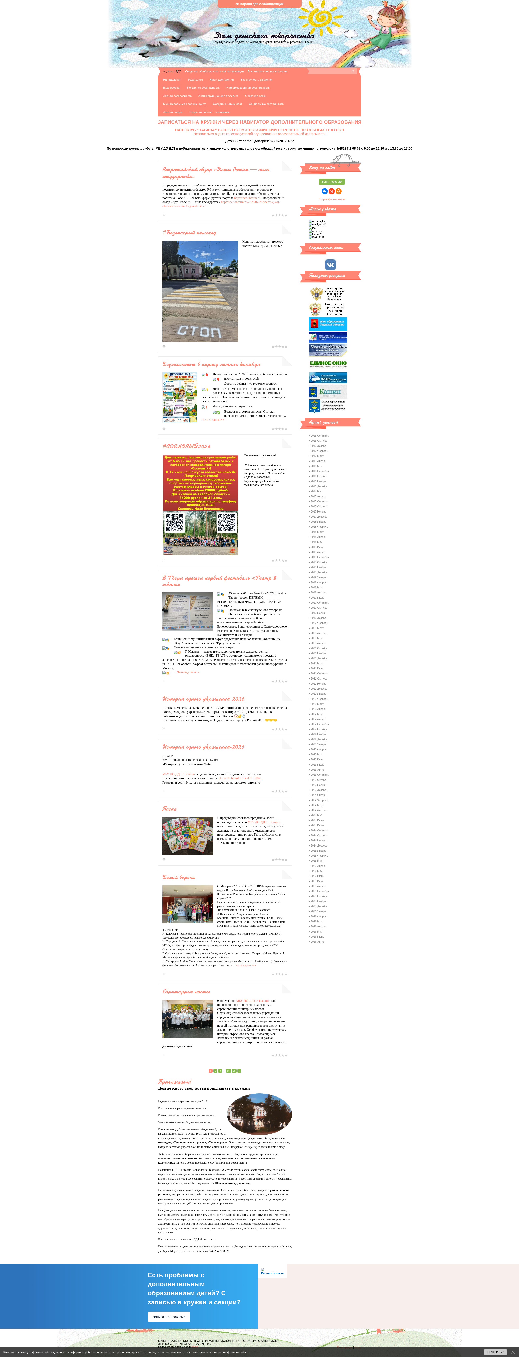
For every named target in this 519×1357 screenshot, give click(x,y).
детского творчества (264, 35)
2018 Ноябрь (318, 567)
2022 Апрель (318, 708)
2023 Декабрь (319, 789)
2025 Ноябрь (318, 901)
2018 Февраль (319, 526)
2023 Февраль (319, 749)
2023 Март (317, 754)
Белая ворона (178, 877)
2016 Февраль (319, 450)
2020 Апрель (318, 633)
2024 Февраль (319, 800)
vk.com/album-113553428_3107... (241, 778)
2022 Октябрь (319, 729)
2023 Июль (317, 764)
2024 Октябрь (319, 835)
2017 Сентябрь (320, 501)
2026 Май (316, 931)
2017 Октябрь (319, 506)
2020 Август (318, 643)
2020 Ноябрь (318, 653)
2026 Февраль (319, 916)
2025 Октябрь (319, 896)
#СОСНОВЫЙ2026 (186, 446)
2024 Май (316, 815)
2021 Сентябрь (320, 673)
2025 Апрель (318, 865)
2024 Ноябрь (318, 840)
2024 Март (317, 805)
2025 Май (316, 870)
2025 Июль (317, 881)
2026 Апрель (318, 926)
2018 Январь (318, 521)
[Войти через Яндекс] (332, 191)
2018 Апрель (318, 536)
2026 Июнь (317, 936)
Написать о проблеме (169, 1317)
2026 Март (317, 921)
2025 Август (318, 886)
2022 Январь (318, 693)
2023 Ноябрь (318, 784)
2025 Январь (318, 850)
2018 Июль (317, 547)
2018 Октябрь (319, 562)
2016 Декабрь (319, 486)
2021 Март (317, 663)
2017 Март (317, 491)
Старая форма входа (332, 199)
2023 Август (318, 769)
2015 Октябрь (319, 440)
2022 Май (316, 714)
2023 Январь (318, 744)
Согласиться (495, 1352)
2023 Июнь (317, 759)
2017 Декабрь (319, 516)
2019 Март (317, 587)
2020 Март (317, 628)
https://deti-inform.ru (247, 198)
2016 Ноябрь (318, 481)
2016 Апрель (318, 461)
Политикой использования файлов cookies (219, 1352)
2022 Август (318, 719)
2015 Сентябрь (320, 435)
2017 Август (318, 496)
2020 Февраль (319, 622)
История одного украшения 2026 (203, 698)
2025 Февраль (319, 855)
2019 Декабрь (319, 617)
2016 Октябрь (319, 476)
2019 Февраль (319, 582)
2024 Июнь (317, 820)
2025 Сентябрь (320, 891)
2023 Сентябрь (320, 774)
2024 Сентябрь (320, 830)
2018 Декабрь (319, 572)
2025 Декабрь (319, 906)
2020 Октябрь (319, 648)
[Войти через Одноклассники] (339, 191)
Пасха (169, 808)
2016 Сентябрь (320, 471)
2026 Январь (318, 911)
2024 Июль (317, 825)
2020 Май (316, 638)
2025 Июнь (317, 875)
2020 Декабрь (319, 658)
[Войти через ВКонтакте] (325, 191)
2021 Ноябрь (318, 683)
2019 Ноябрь (318, 612)
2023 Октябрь (319, 779)
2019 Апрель (318, 592)
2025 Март (317, 860)
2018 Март (317, 531)
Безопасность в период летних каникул (211, 364)
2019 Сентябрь (320, 602)
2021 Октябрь (319, 678)
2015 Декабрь (319, 445)
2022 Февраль (319, 698)
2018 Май (316, 541)
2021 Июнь (317, 668)
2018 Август (318, 552)
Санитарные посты (186, 991)
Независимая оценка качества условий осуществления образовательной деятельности (259, 134)
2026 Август (318, 941)
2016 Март (317, 455)
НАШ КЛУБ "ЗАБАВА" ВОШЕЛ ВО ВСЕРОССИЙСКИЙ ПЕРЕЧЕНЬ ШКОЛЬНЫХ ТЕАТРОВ (259, 130)
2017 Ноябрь (318, 511)
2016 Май (316, 466)
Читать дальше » (213, 419)
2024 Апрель (318, 810)
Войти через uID (332, 181)
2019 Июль (317, 597)
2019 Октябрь (319, 607)
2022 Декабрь (319, 739)
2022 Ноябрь (318, 734)
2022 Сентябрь (320, 724)
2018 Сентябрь (320, 557)
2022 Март (317, 703)
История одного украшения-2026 (203, 746)
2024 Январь (318, 795)
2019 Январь (318, 577)
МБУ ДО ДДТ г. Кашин (178, 774)
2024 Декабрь (319, 845)
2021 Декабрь (319, 688)
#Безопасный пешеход (189, 232)
